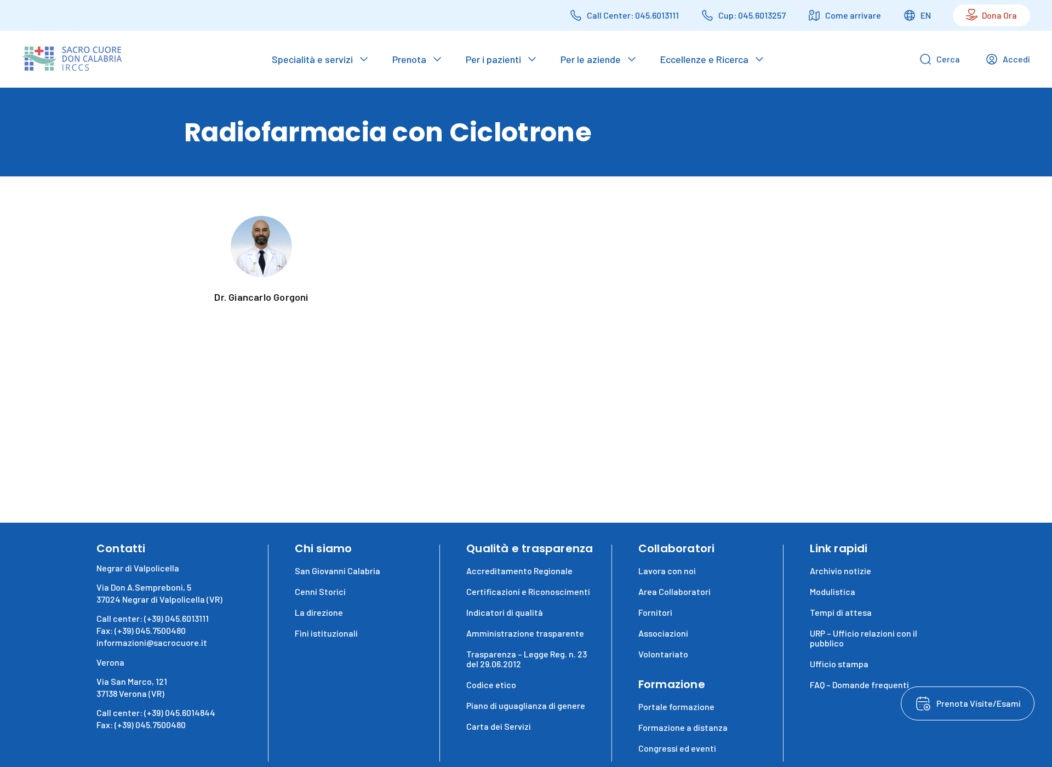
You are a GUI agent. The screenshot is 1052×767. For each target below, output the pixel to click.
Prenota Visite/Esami (978, 703)
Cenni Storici (320, 591)
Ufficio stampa (839, 664)
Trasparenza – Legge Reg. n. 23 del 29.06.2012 (526, 659)
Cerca (948, 59)
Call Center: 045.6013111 (633, 15)
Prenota (409, 59)
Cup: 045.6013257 (752, 15)
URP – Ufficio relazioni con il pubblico (863, 638)
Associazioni (663, 633)
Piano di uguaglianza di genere (525, 705)
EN (926, 15)
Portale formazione (676, 706)
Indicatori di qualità (504, 612)
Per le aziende (591, 59)
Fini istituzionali (326, 633)
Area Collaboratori (674, 591)
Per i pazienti (493, 59)
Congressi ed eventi (677, 748)
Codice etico (491, 684)
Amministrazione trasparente (525, 633)
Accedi (1016, 59)
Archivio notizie (840, 570)
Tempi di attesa (841, 612)
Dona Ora (999, 15)
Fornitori (655, 612)
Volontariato (663, 654)
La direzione (319, 612)
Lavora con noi (667, 570)
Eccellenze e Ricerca (704, 59)
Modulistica (832, 591)
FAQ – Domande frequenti (859, 684)
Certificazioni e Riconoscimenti (528, 591)
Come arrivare (853, 15)
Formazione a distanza (683, 727)
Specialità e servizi (312, 59)
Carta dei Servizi (498, 726)
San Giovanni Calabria (337, 570)
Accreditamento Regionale (519, 570)
